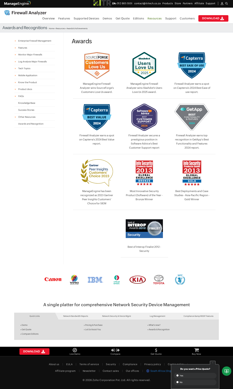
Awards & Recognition (159, 329)
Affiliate (199, 3)
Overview (48, 18)
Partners (188, 3)
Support (171, 18)
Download (211, 18)
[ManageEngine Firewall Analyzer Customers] (116, 279)
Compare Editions (30, 334)
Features (64, 18)
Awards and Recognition (30, 124)
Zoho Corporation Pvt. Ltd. (109, 380)
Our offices (132, 371)
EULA (69, 364)
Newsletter (89, 371)
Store (178, 3)
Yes (181, 375)
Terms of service (89, 364)
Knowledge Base (26, 103)
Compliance (130, 364)
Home (51, 28)
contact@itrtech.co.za (147, 3)
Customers (187, 18)
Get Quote (123, 18)
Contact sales (111, 371)
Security (111, 364)
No (181, 382)
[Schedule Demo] (226, 371)
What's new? (155, 325)
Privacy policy (152, 364)
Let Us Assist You (93, 329)
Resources (155, 18)
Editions (138, 18)
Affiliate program (65, 371)
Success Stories (26, 110)
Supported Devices (86, 18)
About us (54, 364)
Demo (24, 325)
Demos (107, 18)
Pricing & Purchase (94, 325)
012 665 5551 (122, 3)
